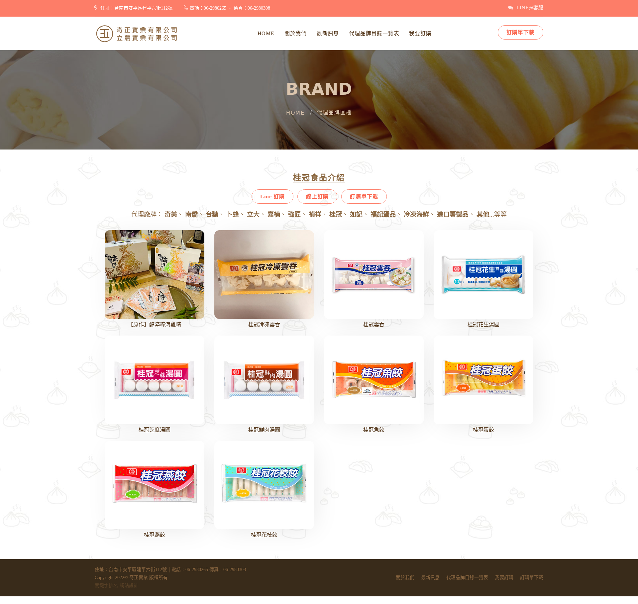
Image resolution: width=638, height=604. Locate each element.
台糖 (212, 214)
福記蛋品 (383, 214)
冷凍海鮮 (416, 214)
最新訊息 (328, 33)
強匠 (294, 214)
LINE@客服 (528, 7)
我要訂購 (420, 33)
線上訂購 (317, 196)
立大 (253, 214)
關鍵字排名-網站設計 (116, 585)
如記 (356, 214)
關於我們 (295, 33)
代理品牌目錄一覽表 (374, 33)
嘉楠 (273, 214)
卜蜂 (232, 214)
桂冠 (335, 214)
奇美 (170, 214)
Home (266, 33)
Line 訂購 (272, 196)
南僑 (191, 214)
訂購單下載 (520, 32)
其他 (483, 214)
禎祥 (315, 214)
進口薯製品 (453, 214)
